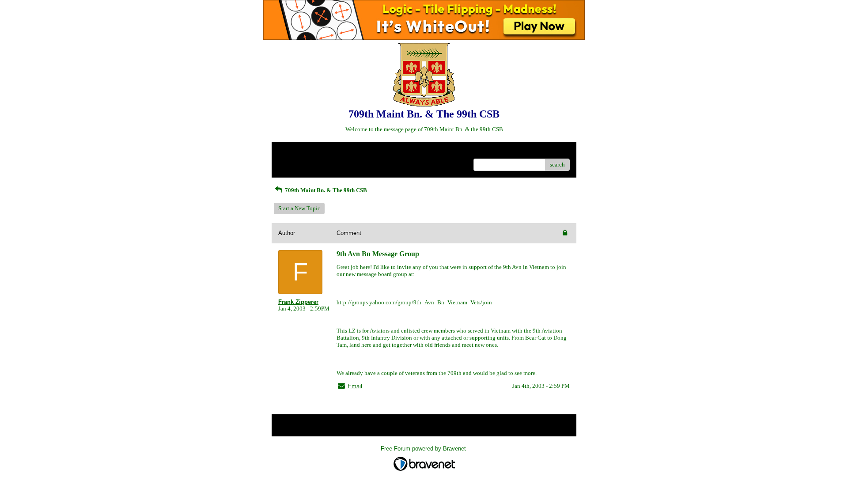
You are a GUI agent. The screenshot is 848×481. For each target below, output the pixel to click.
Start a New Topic (299, 208)
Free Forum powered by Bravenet (424, 448)
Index (335, 151)
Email (355, 386)
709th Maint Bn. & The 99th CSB (325, 190)
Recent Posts (293, 162)
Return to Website (299, 151)
